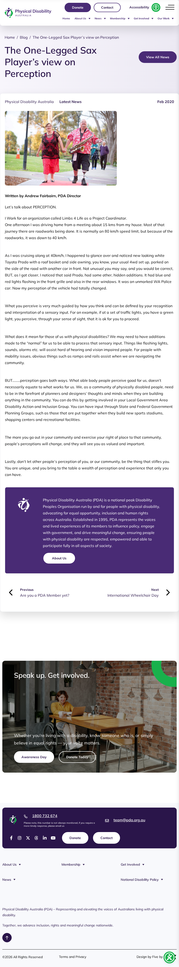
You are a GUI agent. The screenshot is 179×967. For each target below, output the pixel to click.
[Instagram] (19, 838)
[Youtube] (53, 838)
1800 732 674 (44, 815)
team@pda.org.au (129, 820)
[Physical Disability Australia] (28, 13)
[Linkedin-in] (45, 838)
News (98, 18)
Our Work (163, 18)
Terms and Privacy (72, 957)
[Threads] (36, 838)
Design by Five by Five (153, 957)
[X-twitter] (28, 838)
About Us (80, 18)
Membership (117, 18)
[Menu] (169, 7)
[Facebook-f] (11, 838)
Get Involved (141, 18)
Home (66, 18)
